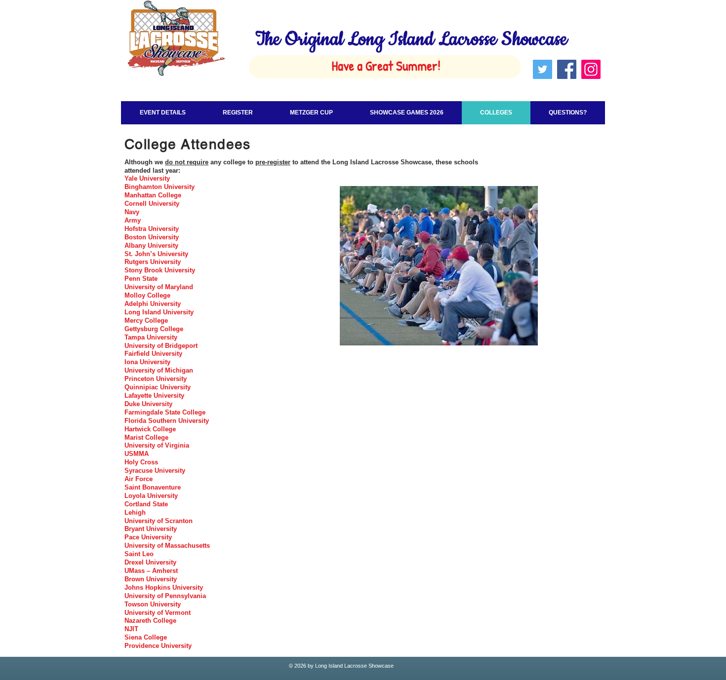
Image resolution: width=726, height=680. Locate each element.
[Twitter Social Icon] (542, 69)
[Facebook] (566, 69)
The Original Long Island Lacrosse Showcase (411, 39)
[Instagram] (591, 69)
